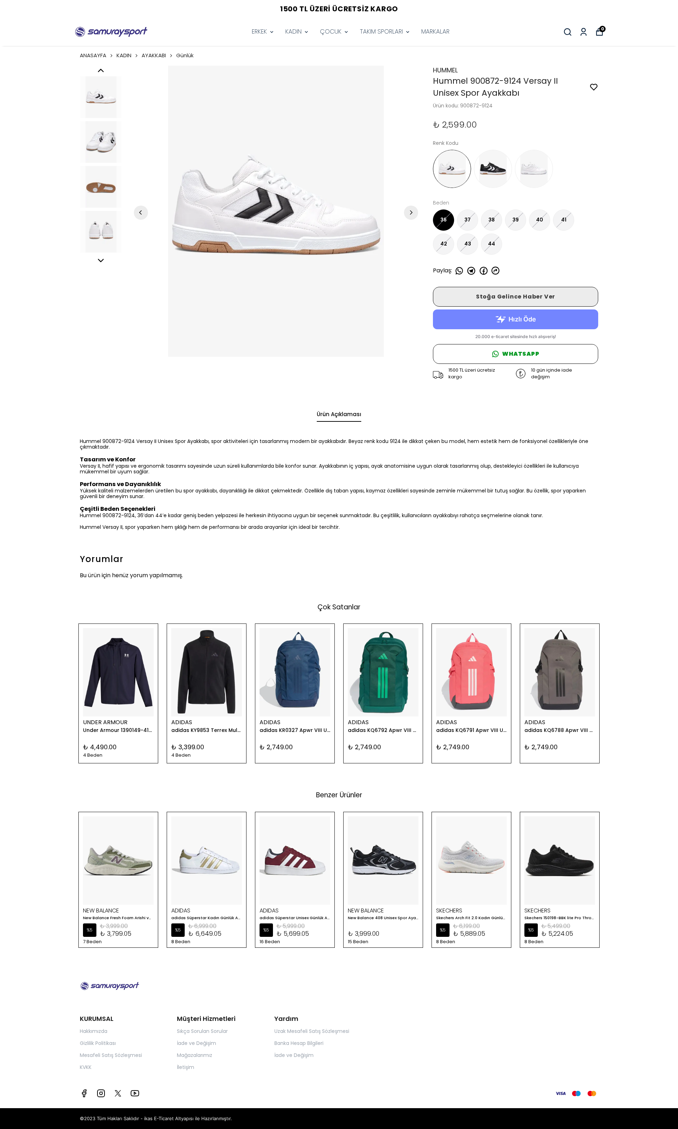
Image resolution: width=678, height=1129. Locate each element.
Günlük (185, 55)
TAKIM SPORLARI (381, 31)
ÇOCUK (330, 31)
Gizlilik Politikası (98, 1043)
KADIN (293, 31)
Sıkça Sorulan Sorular (202, 1031)
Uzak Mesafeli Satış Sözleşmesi (311, 1031)
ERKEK (259, 31)
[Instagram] (101, 1093)
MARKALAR (435, 31)
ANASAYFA (93, 55)
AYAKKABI (154, 55)
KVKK (85, 1067)
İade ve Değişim (196, 1043)
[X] (118, 1093)
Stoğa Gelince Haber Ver (515, 296)
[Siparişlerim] (583, 32)
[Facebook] (84, 1093)
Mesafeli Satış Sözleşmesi (111, 1055)
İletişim (185, 1067)
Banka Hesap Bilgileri (298, 1043)
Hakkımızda (93, 1031)
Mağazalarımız (194, 1055)
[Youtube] (135, 1093)
